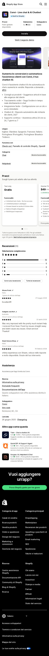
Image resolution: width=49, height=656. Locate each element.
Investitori (30, 580)
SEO (27, 544)
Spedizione (30, 549)
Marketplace (31, 522)
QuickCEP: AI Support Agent (21, 443)
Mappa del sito (9, 642)
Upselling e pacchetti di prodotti (36, 533)
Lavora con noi (31, 575)
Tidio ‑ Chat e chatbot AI (20, 433)
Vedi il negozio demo (24, 40)
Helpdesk (6, 163)
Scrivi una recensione (12, 281)
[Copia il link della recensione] (13, 290)
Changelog (22, 419)
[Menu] (45, 4)
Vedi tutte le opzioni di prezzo (24, 237)
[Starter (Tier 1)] (23, 228)
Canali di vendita (9, 518)
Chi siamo (29, 570)
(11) (29, 25)
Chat (4, 155)
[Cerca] (41, 4)
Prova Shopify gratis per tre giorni (24, 487)
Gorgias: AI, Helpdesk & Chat (21, 455)
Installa (24, 34)
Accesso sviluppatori (11, 623)
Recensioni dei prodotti (36, 527)
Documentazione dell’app (13, 389)
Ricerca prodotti (9, 522)
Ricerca (5, 592)
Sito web (6, 408)
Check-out (7, 146)
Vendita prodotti (9, 527)
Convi (39, 25)
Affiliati (28, 594)
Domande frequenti (11, 386)
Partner (28, 589)
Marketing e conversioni (7, 542)
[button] (24, 435)
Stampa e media (32, 584)
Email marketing (32, 539)
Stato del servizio (33, 603)
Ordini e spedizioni (10, 532)
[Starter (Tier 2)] (25, 228)
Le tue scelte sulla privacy (14, 648)
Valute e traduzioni (34, 553)
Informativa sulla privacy (13, 382)
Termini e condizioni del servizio (16, 629)
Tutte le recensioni (33, 281)
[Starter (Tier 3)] (26, 228)
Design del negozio (11, 537)
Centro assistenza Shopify (10, 571)
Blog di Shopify (9, 587)
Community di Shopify (12, 582)
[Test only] (22, 228)
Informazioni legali (33, 598)
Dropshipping (31, 518)
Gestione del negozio (12, 549)
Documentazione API (11, 578)
